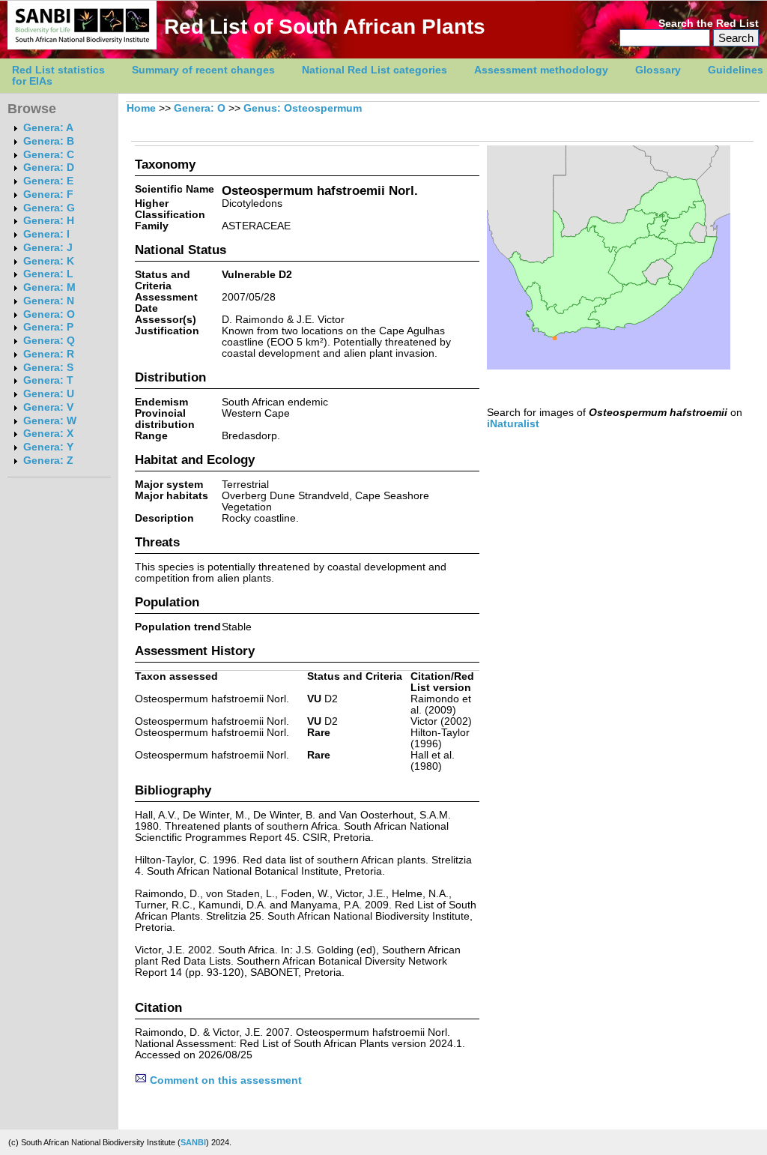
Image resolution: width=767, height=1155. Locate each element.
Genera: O (49, 314)
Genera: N (48, 301)
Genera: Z (48, 460)
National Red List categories (374, 70)
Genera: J (48, 247)
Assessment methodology (541, 70)
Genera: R (48, 354)
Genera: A (48, 127)
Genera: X (48, 433)
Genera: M (49, 287)
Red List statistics (58, 70)
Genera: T (48, 380)
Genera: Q (49, 340)
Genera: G (49, 208)
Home (141, 108)
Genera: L (48, 274)
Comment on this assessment (224, 1080)
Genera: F (48, 194)
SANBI (193, 1142)
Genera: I (46, 234)
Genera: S (48, 367)
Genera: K (48, 261)
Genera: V (48, 407)
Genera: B (48, 141)
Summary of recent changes (203, 70)
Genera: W (49, 420)
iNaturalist (513, 423)
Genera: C (48, 154)
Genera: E (48, 181)
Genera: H (48, 220)
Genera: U (48, 393)
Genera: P (48, 327)
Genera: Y (48, 447)
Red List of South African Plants (324, 26)
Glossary (658, 70)
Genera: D (48, 167)
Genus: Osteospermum (302, 108)
